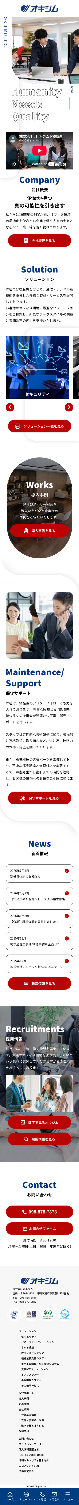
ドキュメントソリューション (37, 1342)
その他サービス (30, 1385)
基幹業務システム (31, 1380)
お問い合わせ (26, 1438)
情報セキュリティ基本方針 (34, 1460)
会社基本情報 (28, 1414)
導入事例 (24, 1398)
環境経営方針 (26, 1471)
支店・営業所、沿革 (32, 1420)
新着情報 (24, 1404)
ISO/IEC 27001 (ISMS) (32, 1455)
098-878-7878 (43, 1212)
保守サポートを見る (44, 798)
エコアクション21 (29, 1465)
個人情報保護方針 (29, 1449)
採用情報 (24, 1431)
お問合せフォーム (42, 1228)
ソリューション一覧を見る (44, 426)
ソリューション (27, 1331)
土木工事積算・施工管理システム (40, 1363)
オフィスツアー (30, 1374)
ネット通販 (27, 1347)
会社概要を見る (43, 240)
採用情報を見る (43, 1139)
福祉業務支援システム (34, 1358)
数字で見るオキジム (43, 1122)
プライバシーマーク (30, 1444)
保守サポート (26, 1393)
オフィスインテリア (32, 1353)
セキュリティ (28, 1336)
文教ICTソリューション (34, 1369)
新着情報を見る (43, 983)
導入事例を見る (43, 530)
